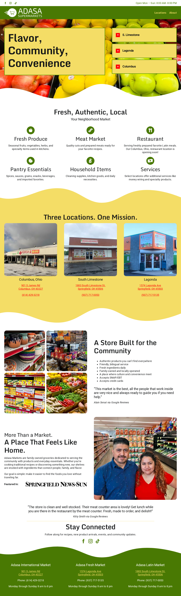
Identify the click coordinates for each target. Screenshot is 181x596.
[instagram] (10, 3)
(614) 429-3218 (31, 294)
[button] (144, 35)
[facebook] (5, 3)
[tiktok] (16, 3)
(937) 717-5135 (150, 294)
